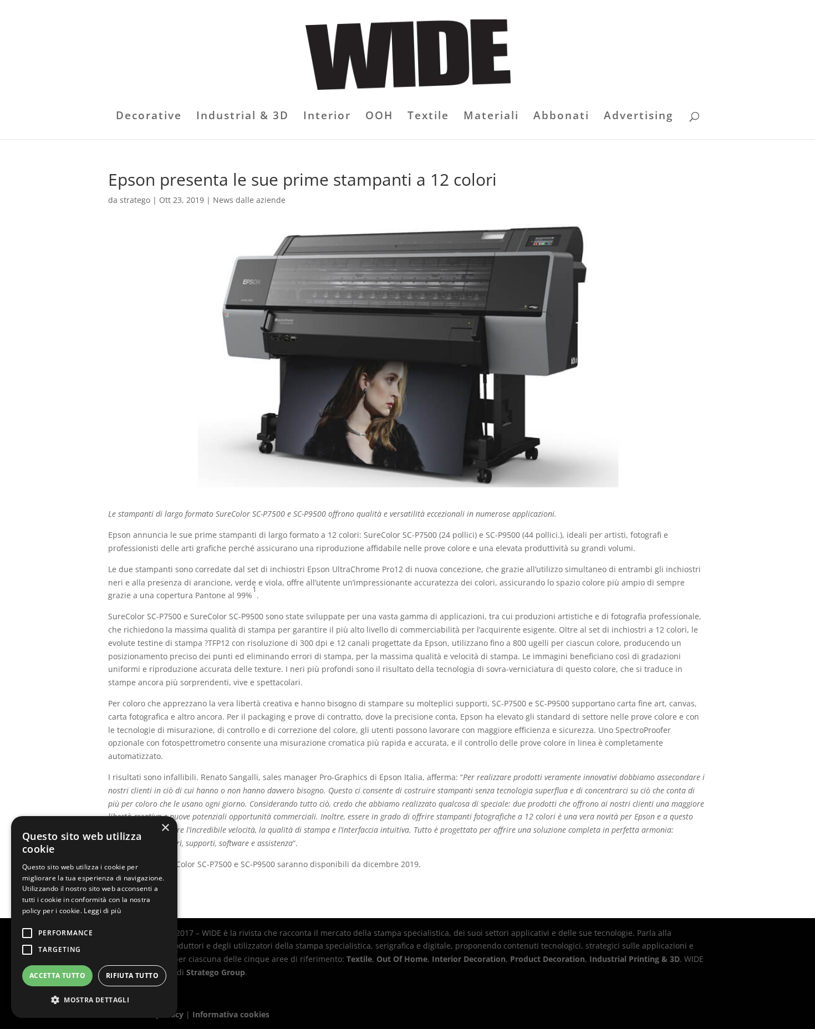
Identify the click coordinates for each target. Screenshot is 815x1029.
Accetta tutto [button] (57, 975)
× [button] (165, 828)
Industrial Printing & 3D (634, 959)
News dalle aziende (249, 200)
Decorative (149, 117)
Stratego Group (215, 972)
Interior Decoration (469, 959)
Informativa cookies (230, 1014)
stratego (135, 200)
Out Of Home (401, 959)
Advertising (639, 117)
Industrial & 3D (242, 117)
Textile (428, 117)
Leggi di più (102, 910)
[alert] (94, 917)
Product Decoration (547, 959)
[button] (94, 1000)
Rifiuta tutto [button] (132, 975)
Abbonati (561, 117)
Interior (327, 117)
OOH (379, 117)
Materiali (491, 117)
